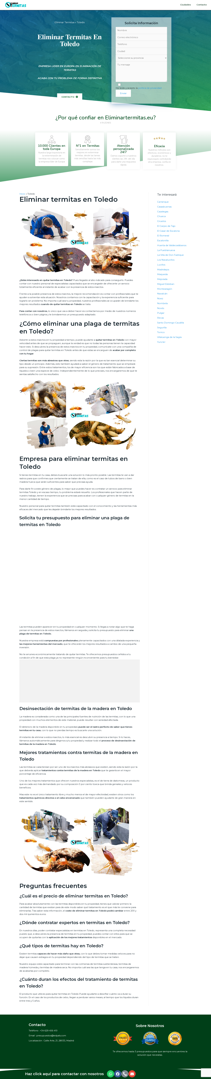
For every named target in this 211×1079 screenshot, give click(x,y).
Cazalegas (162, 211)
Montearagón (164, 289)
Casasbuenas (164, 206)
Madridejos (163, 269)
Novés (160, 308)
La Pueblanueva (166, 250)
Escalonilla (163, 240)
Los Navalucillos (165, 259)
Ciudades (185, 4)
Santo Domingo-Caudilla (170, 322)
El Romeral (163, 235)
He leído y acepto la (138, 88)
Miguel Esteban (165, 284)
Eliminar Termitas (64, 22)
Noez (160, 298)
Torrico (161, 332)
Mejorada (162, 279)
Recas (160, 317)
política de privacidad (149, 88)
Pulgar (160, 313)
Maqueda (162, 274)
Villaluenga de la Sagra (169, 337)
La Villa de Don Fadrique (170, 255)
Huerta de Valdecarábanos (171, 245)
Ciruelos (161, 221)
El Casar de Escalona (168, 231)
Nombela (162, 303)
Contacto (202, 4)
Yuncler (161, 342)
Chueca (161, 216)
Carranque (163, 201)
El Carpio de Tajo (166, 226)
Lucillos (161, 264)
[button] (69, 96)
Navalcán (162, 293)
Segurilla (162, 327)
